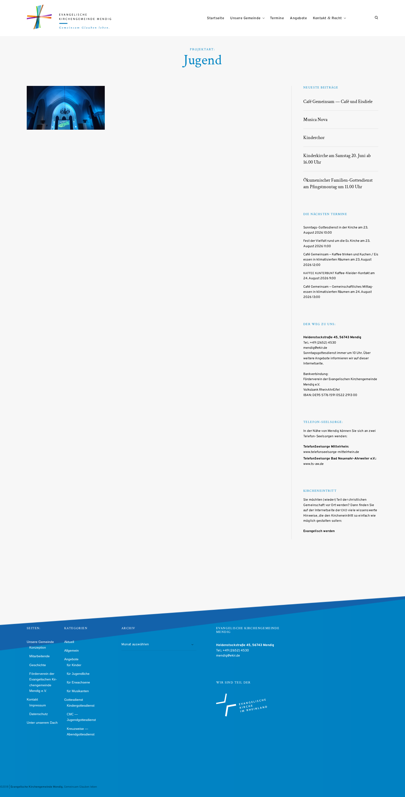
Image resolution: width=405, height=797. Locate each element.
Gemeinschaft (49, 110)
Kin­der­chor (314, 138)
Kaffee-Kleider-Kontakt (336, 273)
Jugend (42, 115)
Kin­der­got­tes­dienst (80, 705)
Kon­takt (32, 699)
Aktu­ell (69, 642)
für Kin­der (74, 665)
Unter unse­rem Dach (42, 722)
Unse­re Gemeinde (245, 18)
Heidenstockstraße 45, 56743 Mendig (332, 337)
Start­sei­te (215, 18)
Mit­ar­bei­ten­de (39, 656)
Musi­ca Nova (315, 120)
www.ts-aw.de (313, 464)
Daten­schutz (38, 714)
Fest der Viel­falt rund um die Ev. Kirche (331, 241)
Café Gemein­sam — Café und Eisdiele (337, 102)
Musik (56, 115)
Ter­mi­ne (277, 18)
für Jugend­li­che (78, 674)
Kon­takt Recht (327, 18)
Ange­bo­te (298, 18)
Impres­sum (37, 705)
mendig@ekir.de (315, 348)
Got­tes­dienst (73, 700)
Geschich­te (37, 665)
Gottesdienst (76, 110)
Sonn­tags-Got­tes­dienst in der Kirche (330, 228)
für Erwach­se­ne (78, 682)
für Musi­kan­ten (78, 691)
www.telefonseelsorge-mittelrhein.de (331, 452)
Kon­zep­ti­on (37, 647)
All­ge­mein (71, 650)
